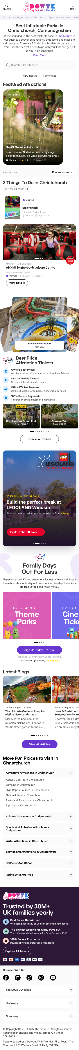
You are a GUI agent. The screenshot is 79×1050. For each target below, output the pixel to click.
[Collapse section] (71, 772)
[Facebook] (6, 978)
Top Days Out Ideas (18, 989)
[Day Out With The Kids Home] (39, 7)
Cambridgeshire (19, 17)
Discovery (12, 1002)
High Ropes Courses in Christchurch (27, 789)
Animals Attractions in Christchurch (28, 816)
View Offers (49, 76)
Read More (39, 55)
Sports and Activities (59, 17)
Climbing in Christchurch (20, 784)
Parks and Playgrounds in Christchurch (29, 800)
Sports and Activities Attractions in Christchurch (28, 828)
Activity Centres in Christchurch (25, 779)
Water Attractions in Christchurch (27, 841)
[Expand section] (71, 816)
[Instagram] (41, 978)
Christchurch (38, 17)
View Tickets (30, 76)
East (5, 17)
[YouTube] (53, 978)
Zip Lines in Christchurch (20, 805)
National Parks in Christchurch (24, 795)
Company (12, 1016)
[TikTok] (29, 978)
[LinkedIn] (18, 978)
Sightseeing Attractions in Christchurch (31, 851)
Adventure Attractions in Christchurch (30, 772)
